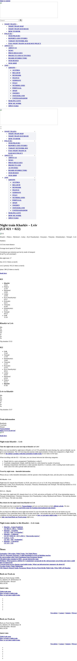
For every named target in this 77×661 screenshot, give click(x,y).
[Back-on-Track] (38, 10)
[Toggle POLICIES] (35, 141)
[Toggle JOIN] (35, 178)
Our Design (13, 60)
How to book (14, 31)
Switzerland (18, 96)
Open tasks (13, 106)
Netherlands (18, 85)
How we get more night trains (10, 595)
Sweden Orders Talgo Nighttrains (11, 566)
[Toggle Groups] (35, 180)
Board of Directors (17, 58)
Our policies (14, 36)
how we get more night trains (47, 515)
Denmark (16, 75)
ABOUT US (12, 48)
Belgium (16, 73)
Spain (14, 90)
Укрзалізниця (27, 506)
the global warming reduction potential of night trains (24, 453)
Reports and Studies (17, 38)
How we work (14, 103)
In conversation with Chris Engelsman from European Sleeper (21, 557)
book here (3, 273)
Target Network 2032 (18, 41)
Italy (14, 83)
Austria (16, 70)
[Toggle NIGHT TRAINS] (35, 131)
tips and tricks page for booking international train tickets (35, 508)
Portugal (17, 88)
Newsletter (54, 613)
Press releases (15, 53)
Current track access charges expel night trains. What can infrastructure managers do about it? (32, 564)
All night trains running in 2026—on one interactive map (19, 559)
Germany (16, 80)
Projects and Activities (19, 55)
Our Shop (12, 63)
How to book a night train (9, 593)
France (15, 78)
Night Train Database (18, 29)
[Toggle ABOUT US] (35, 155)
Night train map (5, 591)
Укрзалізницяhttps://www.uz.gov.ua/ (7, 429)
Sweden (16, 93)
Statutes (68, 613)
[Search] (20, 20)
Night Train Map (16, 26)
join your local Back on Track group (14, 517)
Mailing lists (14, 101)
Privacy (74, 613)
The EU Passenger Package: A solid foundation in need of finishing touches (25, 555)
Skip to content (5, 1)
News (10, 50)
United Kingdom (19, 98)
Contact (61, 613)
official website (58, 506)
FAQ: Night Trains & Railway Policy (24, 43)
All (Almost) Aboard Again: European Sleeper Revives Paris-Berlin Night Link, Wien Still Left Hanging (35, 568)
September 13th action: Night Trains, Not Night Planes (18, 553)
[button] (17, 24)
